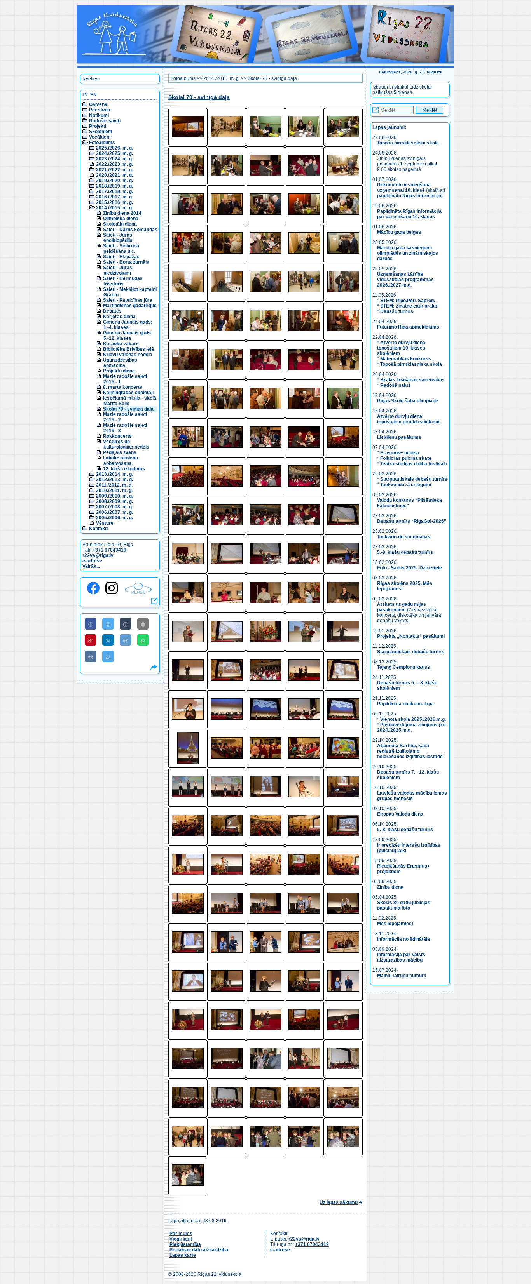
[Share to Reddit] (125, 640)
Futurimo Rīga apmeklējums (408, 327)
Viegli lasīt (180, 1239)
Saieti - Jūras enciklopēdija (118, 237)
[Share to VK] (90, 656)
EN (93, 94)
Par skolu (99, 110)
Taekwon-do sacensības (403, 536)
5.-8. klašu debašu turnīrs (405, 552)
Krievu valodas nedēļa (127, 354)
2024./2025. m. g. (114, 153)
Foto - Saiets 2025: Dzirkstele (409, 568)
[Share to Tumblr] (125, 624)
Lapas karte (182, 1255)
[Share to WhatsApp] (143, 640)
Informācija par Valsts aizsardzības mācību (401, 957)
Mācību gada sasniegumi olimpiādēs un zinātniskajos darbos (407, 253)
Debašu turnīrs (396, 311)
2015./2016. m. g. (114, 202)
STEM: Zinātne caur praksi (409, 306)
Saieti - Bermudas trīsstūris (123, 281)
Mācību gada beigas (399, 232)
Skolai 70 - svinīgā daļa (128, 409)
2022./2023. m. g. (114, 164)
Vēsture (105, 523)
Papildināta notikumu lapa (405, 703)
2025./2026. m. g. (114, 148)
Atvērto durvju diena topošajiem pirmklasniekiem (408, 419)
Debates (112, 311)
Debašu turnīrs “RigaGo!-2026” (411, 521)
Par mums (180, 1233)
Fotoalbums (102, 142)
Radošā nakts (395, 385)
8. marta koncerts (122, 387)
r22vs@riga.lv (98, 555)
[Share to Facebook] (90, 624)
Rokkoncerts (117, 436)
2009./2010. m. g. (114, 496)
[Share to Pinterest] (90, 640)
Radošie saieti (105, 121)
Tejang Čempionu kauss (403, 667)
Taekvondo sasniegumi (406, 484)
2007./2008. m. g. (114, 507)
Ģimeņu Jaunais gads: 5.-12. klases (127, 335)
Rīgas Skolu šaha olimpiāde (407, 401)
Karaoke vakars (121, 343)
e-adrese (92, 561)
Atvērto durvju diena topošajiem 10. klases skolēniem (401, 348)
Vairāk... (91, 566)
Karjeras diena (119, 316)
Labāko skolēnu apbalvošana (120, 460)
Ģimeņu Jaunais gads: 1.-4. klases (127, 324)
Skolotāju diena (120, 224)
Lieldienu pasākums (399, 437)
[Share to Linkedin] (108, 640)
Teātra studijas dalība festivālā (413, 463)
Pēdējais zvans (119, 452)
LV (85, 94)
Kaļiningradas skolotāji (128, 392)
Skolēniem (100, 131)
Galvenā (98, 104)
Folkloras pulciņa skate (405, 458)
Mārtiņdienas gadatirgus (130, 305)
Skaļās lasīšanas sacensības (412, 380)
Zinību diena (390, 887)
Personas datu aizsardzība (198, 1250)
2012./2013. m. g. (114, 479)
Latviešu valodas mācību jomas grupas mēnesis (412, 795)
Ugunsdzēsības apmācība (120, 362)
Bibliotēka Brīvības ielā (128, 349)
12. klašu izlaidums (124, 468)
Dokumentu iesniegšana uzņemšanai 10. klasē (404, 187)
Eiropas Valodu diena (400, 814)
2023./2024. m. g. (114, 159)
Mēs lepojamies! (395, 923)
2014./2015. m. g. (114, 208)
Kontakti (98, 528)
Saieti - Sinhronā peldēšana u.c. (121, 248)
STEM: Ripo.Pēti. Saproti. (407, 300)
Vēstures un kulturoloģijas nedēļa (126, 444)
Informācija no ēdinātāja (403, 939)
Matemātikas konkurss (405, 359)
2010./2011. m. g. (114, 490)
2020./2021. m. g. (114, 175)
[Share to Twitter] (108, 624)
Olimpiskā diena (120, 218)
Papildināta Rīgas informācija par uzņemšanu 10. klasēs (409, 214)
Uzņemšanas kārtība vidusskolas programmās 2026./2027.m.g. (405, 279)
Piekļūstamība (185, 1244)
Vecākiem (100, 137)
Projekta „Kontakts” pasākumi (411, 636)
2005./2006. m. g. (114, 517)
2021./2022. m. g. (114, 169)
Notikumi (99, 115)
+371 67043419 (109, 550)
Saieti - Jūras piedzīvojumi (117, 270)
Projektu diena (119, 371)
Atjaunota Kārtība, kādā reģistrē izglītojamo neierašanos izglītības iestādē (410, 751)
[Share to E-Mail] (143, 624)
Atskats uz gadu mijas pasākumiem (401, 607)
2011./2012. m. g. (114, 485)
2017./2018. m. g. (114, 191)
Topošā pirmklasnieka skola (408, 143)
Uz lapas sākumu (339, 1202)
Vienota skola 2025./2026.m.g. (413, 719)
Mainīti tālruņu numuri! (401, 975)
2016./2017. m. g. (114, 197)
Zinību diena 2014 (122, 213)
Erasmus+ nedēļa (399, 453)
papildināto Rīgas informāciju (409, 195)
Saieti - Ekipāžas (121, 256)
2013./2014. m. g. (114, 474)
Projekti (97, 126)
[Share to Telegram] (108, 656)
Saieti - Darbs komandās (130, 229)
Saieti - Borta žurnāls (126, 262)
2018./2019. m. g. (114, 186)
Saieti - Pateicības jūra (127, 300)
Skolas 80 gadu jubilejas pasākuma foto (403, 905)
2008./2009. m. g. (114, 501)
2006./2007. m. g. (114, 512)
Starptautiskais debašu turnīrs (413, 479)
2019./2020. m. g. (114, 180)
